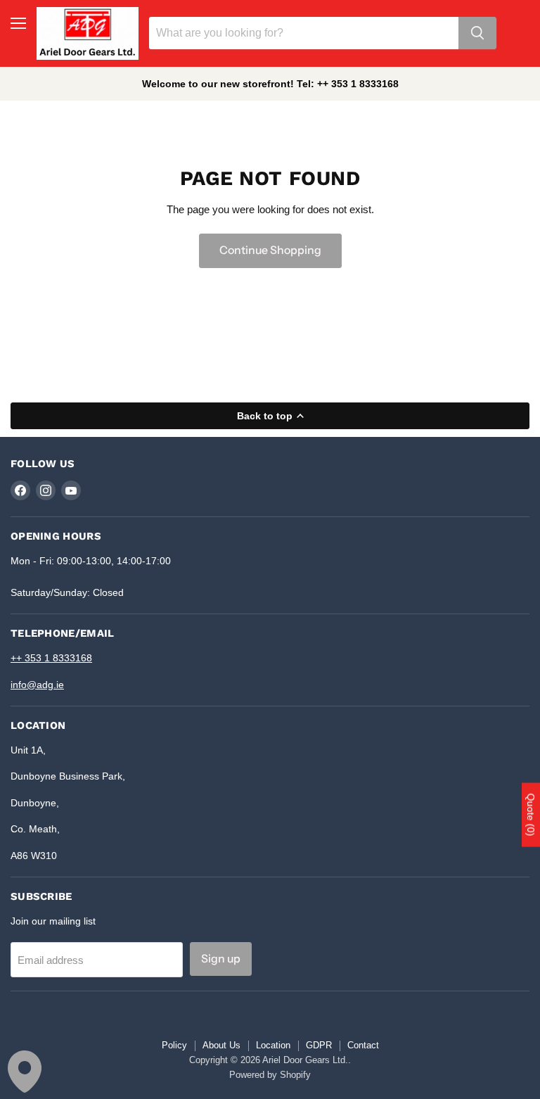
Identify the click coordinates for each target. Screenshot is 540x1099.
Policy (174, 1045)
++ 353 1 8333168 (51, 657)
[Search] (477, 33)
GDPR (319, 1045)
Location (273, 1045)
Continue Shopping (270, 250)
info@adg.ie (37, 684)
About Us (221, 1045)
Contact (363, 1045)
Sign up (220, 958)
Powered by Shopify (270, 1074)
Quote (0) (530, 815)
